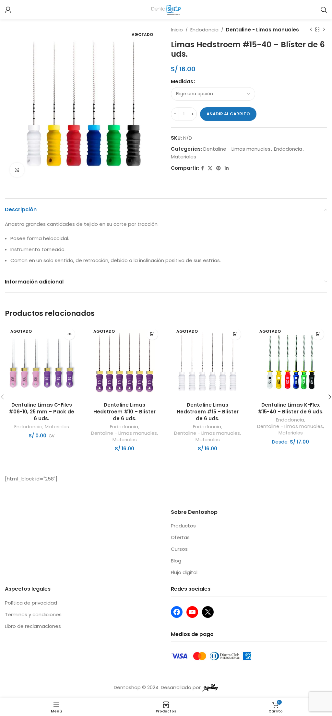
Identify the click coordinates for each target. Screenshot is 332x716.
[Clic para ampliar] (17, 170)
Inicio (177, 29)
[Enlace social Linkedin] (227, 168)
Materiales (183, 156)
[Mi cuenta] (8, 9)
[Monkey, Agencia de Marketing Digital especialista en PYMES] (210, 687)
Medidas (182, 81)
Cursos (179, 549)
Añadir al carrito (228, 114)
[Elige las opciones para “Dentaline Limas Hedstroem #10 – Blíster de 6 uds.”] (152, 334)
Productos (183, 525)
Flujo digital (184, 572)
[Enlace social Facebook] (202, 168)
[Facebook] (177, 612)
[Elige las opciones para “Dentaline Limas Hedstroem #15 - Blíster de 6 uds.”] (235, 334)
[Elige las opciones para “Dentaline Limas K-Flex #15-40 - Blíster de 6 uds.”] (318, 334)
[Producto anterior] (311, 30)
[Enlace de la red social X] (210, 168)
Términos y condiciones (33, 614)
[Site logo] (166, 9)
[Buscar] (323, 9)
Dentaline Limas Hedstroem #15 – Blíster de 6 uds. (208, 411)
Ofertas (180, 537)
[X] (208, 612)
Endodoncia (204, 29)
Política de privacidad (31, 602)
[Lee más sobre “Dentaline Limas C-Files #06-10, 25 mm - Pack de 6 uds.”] (69, 334)
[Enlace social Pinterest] (218, 168)
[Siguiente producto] (324, 30)
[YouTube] (192, 612)
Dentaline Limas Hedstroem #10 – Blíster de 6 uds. (124, 411)
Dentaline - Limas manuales (262, 29)
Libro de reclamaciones (33, 626)
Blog (176, 560)
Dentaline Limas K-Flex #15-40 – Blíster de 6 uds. (291, 408)
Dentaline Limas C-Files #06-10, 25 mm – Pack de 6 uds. (41, 411)
